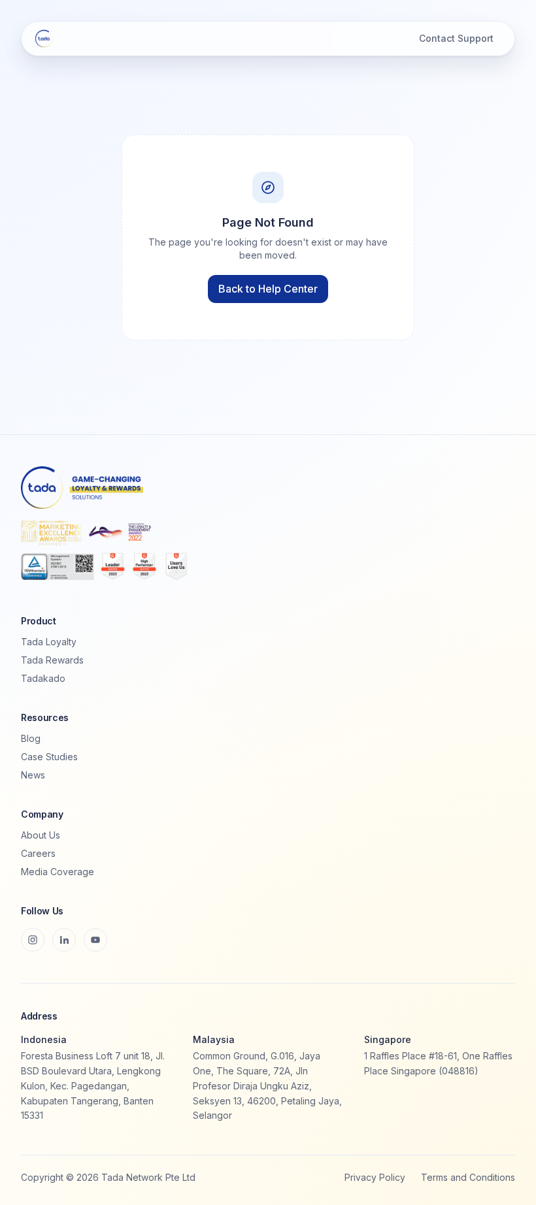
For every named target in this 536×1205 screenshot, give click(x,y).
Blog (31, 738)
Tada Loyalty (48, 641)
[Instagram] (32, 940)
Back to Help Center (268, 288)
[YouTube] (95, 940)
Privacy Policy (374, 1177)
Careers (38, 853)
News (33, 774)
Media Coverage (57, 871)
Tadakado (43, 678)
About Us (40, 835)
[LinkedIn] (64, 940)
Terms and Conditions (468, 1177)
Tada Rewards (52, 660)
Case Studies (49, 756)
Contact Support (456, 38)
